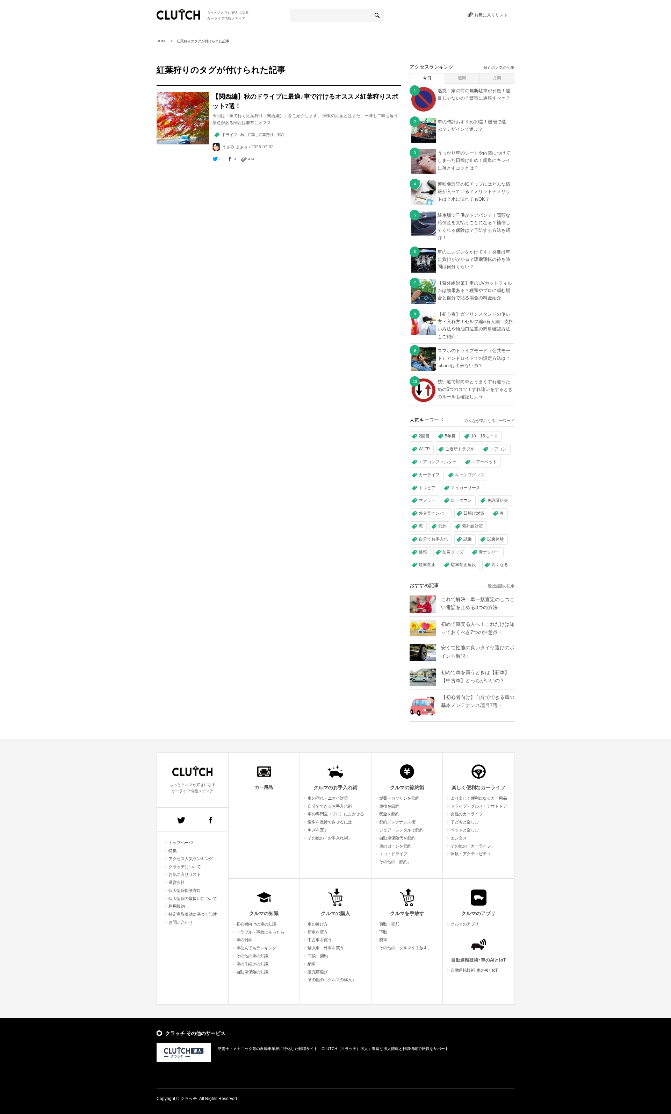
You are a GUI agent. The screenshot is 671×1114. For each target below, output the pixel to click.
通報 (423, 552)
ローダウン (461, 500)
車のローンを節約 (395, 846)
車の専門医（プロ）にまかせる (336, 814)
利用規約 (176, 906)
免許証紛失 (497, 500)
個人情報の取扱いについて (192, 898)
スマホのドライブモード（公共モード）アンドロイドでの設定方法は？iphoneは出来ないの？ (474, 358)
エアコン (498, 449)
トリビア (427, 487)
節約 (442, 526)
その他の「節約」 (395, 861)
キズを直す (318, 830)
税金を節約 (389, 814)
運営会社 (176, 882)
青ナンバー (489, 552)
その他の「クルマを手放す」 (405, 947)
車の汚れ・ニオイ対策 (328, 798)
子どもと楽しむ (464, 822)
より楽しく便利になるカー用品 (478, 798)
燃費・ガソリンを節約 (399, 798)
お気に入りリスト (491, 15)
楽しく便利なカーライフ (478, 787)
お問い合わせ (180, 922)
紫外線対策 (472, 526)
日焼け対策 (473, 513)
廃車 (383, 939)
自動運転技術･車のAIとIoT (478, 960)
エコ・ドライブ (393, 853)
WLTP (424, 449)
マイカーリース (465, 487)
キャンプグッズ (469, 474)
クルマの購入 (335, 913)
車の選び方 (318, 924)
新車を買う (318, 932)
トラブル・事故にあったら (260, 932)
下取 (383, 932)
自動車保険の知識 (252, 972)
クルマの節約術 (407, 787)
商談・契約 (318, 956)
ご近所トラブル (460, 449)
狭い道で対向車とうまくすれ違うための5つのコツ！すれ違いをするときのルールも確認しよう (475, 389)
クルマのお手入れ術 (335, 787)
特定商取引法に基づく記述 (192, 914)
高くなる (499, 564)
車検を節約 (389, 806)
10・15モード (484, 436)
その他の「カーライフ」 (472, 846)
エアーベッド (484, 461)
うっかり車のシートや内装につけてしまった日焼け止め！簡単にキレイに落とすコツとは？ (474, 160)
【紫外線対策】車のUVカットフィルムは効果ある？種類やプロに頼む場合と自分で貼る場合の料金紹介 (475, 290)
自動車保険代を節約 (397, 838)
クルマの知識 (264, 913)
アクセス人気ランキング (190, 858)
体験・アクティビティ (470, 853)
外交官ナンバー (433, 513)
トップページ (180, 842)
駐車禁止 (427, 564)
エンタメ (458, 838)
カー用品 (264, 787)
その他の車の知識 (252, 956)
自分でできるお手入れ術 (330, 806)
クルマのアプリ (478, 913)
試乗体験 (495, 539)
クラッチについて (184, 866)
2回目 (424, 436)
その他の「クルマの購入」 (332, 979)
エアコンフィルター (437, 461)
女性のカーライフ (466, 814)
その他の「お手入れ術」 (330, 838)
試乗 (467, 539)
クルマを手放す (407, 913)
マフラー (427, 500)
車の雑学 (244, 939)
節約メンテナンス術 (397, 822)
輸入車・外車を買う (326, 947)
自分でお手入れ (433, 539)
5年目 (450, 436)
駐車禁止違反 (463, 564)
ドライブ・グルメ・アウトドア (478, 806)
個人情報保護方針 (184, 890)
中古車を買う (320, 939)
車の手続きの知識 (252, 964)
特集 (172, 850)
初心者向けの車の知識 (256, 924)
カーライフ (429, 474)
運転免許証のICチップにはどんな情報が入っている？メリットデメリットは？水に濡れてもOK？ (474, 191)
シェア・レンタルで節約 (401, 830)
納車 (312, 964)
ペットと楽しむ (464, 830)
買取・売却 (389, 924)
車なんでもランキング (256, 947)
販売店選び (318, 972)
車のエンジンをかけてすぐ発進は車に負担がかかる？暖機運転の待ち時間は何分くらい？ (474, 259)
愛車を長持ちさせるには (330, 822)
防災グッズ (452, 552)
